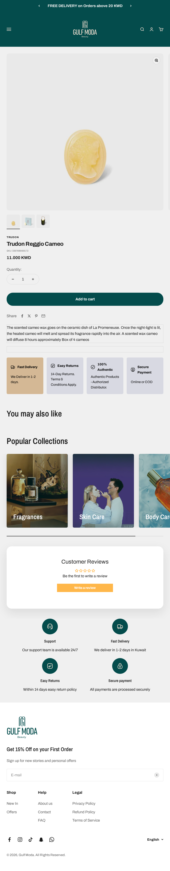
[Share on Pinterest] (36, 315)
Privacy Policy (83, 803)
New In (12, 803)
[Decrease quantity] (13, 279)
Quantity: (14, 269)
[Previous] (39, 6)
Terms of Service (86, 820)
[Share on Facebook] (22, 315)
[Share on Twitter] (29, 315)
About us (45, 803)
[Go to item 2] (28, 222)
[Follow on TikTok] (30, 839)
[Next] (131, 6)
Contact (44, 812)
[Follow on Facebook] (9, 839)
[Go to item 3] (43, 222)
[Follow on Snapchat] (41, 839)
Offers (12, 812)
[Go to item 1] (13, 222)
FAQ (41, 820)
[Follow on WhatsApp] (52, 839)
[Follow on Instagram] (20, 839)
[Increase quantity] (33, 279)
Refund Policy (83, 812)
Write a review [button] (85, 588)
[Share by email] (43, 315)
